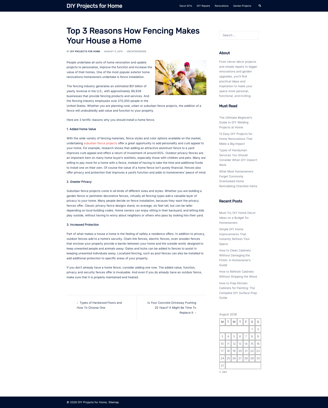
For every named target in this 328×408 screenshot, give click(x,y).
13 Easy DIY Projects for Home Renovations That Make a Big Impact (235, 138)
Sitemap (113, 402)
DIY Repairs (203, 5)
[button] (260, 5)
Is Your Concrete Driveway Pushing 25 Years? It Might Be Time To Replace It (171, 307)
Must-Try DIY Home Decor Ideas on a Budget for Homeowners (237, 217)
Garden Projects (242, 5)
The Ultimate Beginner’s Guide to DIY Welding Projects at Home (235, 122)
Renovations (221, 5)
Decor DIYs (186, 5)
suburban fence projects (100, 143)
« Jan (223, 371)
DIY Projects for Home (94, 6)
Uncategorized (136, 51)
